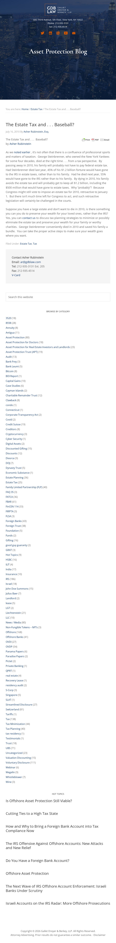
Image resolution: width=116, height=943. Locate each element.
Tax (35, 243)
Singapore (11, 695)
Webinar (10, 767)
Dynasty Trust (14, 468)
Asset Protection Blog (58, 10)
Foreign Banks (14, 521)
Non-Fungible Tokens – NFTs (22, 627)
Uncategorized (14, 753)
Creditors (11, 429)
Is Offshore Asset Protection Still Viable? (39, 800)
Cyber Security (14, 439)
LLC (8, 617)
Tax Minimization (15, 724)
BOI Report (12, 376)
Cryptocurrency (15, 434)
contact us (28, 218)
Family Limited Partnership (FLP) (24, 487)
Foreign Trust (13, 526)
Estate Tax (26, 243)
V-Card (16, 275)
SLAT (8, 699)
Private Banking (14, 666)
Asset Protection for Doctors (22, 342)
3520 (8, 318)
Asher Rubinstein (20, 144)
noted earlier (22, 152)
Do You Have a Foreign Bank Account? (37, 860)
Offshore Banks (14, 637)
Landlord (11, 598)
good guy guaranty (16, 545)
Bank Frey (11, 361)
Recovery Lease (14, 680)
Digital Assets (13, 443)
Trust (9, 743)
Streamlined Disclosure (19, 704)
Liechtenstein (13, 612)
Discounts (11, 453)
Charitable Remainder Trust (21, 395)
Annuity (10, 327)
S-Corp (9, 690)
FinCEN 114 (12, 506)
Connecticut (12, 410)
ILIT (8, 564)
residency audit (14, 685)
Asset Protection (15, 337)
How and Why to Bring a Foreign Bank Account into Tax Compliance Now (52, 828)
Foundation (12, 530)
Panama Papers (15, 651)
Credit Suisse (13, 424)
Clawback (11, 400)
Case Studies (13, 385)
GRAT (9, 550)
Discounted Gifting (16, 448)
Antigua (10, 332)
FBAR (8, 501)
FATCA (9, 497)
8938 (8, 323)
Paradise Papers (15, 656)
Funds (9, 535)
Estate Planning (14, 477)
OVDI (8, 641)
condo (9, 405)
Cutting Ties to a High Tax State (32, 813)
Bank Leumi (12, 366)
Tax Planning (13, 728)
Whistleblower (14, 777)
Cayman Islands (15, 390)
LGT (8, 608)
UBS (8, 748)
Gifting (9, 540)
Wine (8, 782)
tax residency (13, 733)
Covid (9, 419)
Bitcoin (10, 371)
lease (9, 603)
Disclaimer (99, 935)
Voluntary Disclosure (18, 762)
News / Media (13, 622)
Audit (9, 356)
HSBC (9, 559)
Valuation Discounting (18, 757)
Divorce (10, 458)
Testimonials (13, 738)
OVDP (9, 646)
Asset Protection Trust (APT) (22, 352)
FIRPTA (9, 511)
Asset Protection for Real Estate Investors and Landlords (38, 347)
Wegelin (10, 772)
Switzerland (12, 709)
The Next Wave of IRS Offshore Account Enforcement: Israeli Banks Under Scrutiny (56, 888)
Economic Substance (17, 472)
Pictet (9, 661)
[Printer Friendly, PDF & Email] (95, 139)
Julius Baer (12, 593)
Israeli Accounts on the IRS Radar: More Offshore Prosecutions (58, 903)
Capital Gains (13, 381)
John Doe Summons (17, 588)
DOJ (8, 463)
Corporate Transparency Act (22, 414)
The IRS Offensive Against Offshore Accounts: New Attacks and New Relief (54, 845)
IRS (7, 579)
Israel (9, 583)
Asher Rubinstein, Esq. (36, 131)
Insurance (11, 574)
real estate (12, 675)
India (8, 569)
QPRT (9, 670)
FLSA (8, 516)
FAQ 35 (10, 492)
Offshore (11, 632)
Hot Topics (12, 554)
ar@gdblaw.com (30, 262)
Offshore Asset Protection (27, 873)
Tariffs (9, 714)
